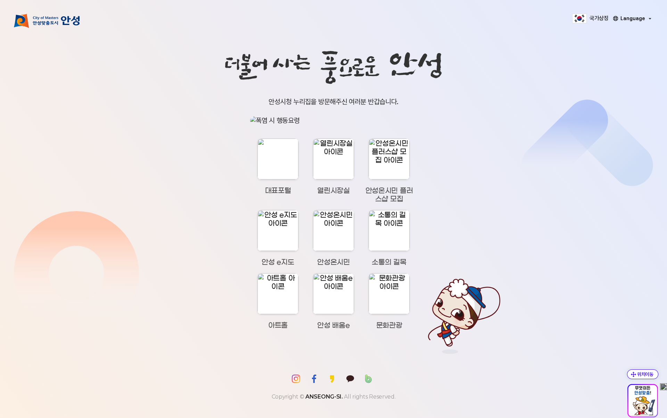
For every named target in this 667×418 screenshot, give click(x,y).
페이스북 (314, 378)
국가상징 (599, 18)
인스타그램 (296, 378)
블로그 (368, 378)
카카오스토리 (332, 378)
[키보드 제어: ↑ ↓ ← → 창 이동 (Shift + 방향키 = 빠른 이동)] (643, 374)
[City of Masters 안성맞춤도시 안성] (47, 21)
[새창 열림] (333, 120)
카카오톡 (350, 378)
